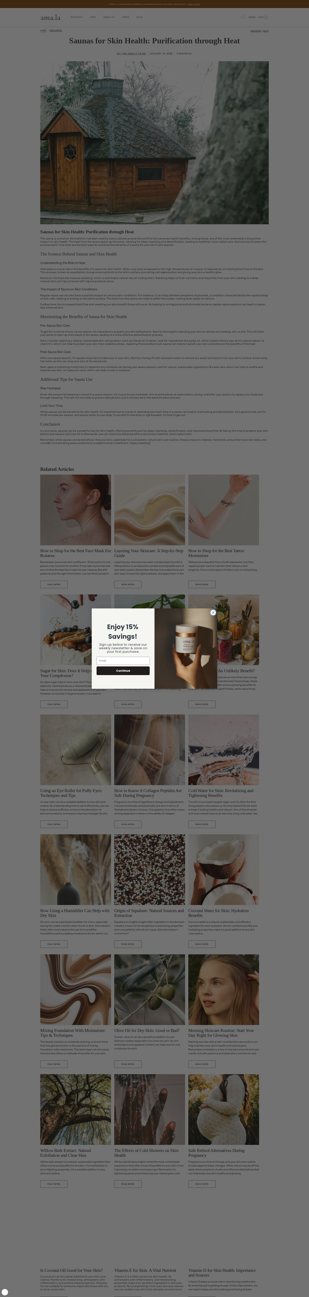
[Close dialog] (213, 612)
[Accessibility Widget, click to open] (5, 1292)
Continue (123, 671)
